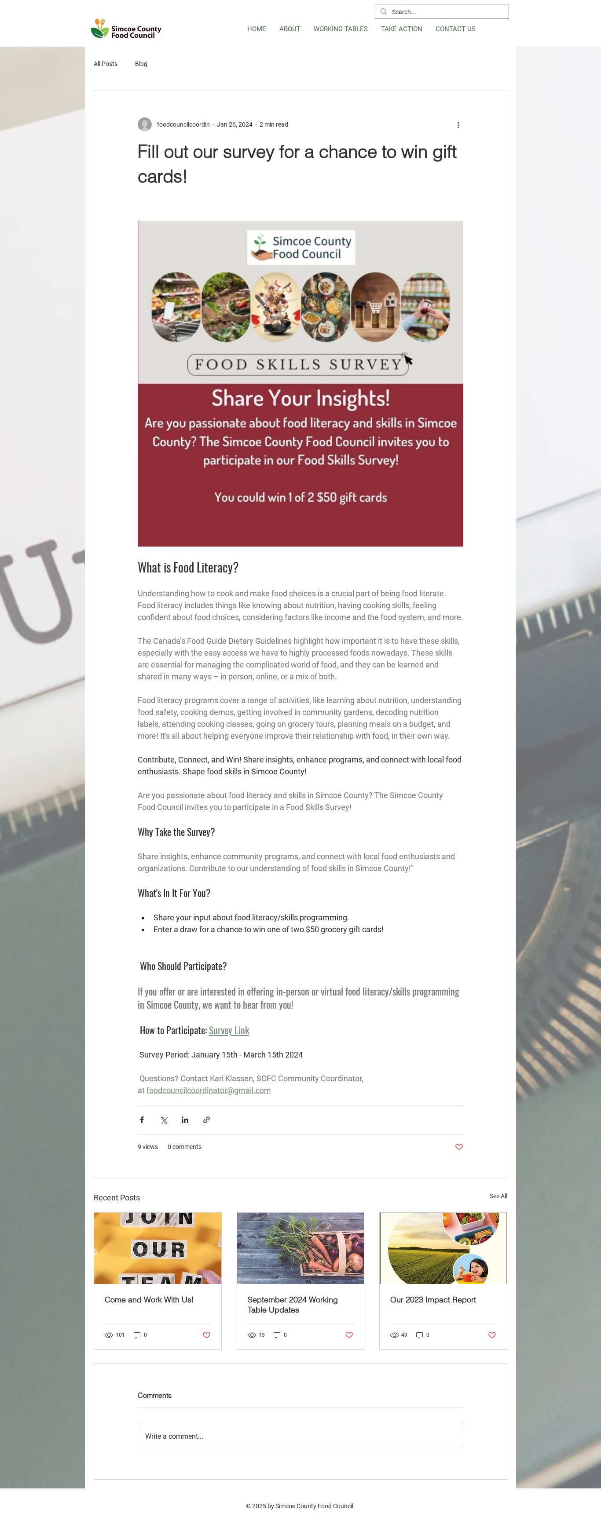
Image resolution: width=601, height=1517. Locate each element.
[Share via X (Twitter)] (163, 1120)
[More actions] (458, 124)
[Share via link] (206, 1120)
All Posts (105, 63)
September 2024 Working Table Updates (293, 1305)
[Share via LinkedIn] (185, 1120)
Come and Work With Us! (149, 1300)
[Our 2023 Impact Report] (443, 1248)
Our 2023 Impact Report (433, 1300)
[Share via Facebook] (142, 1120)
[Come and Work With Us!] (157, 1248)
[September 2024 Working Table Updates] (300, 1248)
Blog (141, 63)
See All (498, 1196)
